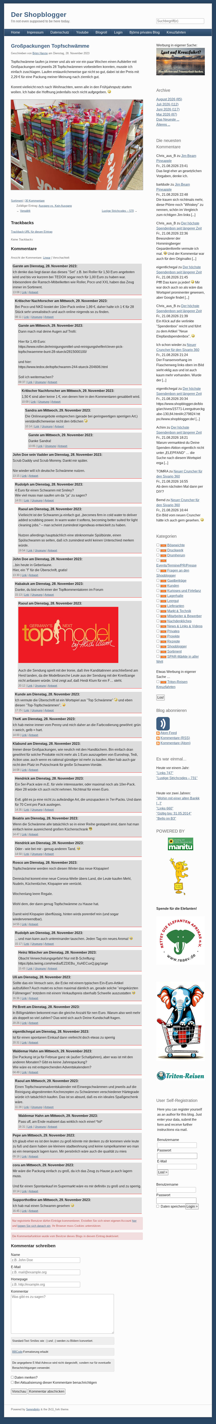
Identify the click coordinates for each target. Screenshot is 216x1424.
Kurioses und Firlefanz (184, 591)
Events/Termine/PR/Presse (176, 565)
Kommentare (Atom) (175, 743)
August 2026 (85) (169, 99)
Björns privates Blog (145, 32)
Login (118, 32)
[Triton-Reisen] (180, 1075)
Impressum (35, 32)
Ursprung (36, 317)
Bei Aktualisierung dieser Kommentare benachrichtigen (56, 1382)
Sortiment (17, 200)
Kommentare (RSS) (175, 738)
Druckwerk (175, 550)
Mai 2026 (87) (166, 114)
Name (15, 1255)
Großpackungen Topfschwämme (50, 46)
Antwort (33, 292)
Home (15, 32)
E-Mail (16, 1267)
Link (24, 292)
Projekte (173, 636)
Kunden (173, 585)
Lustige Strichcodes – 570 (118, 210)
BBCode (17, 1351)
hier (134, 1220)
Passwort (164, 1150)
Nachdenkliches (179, 621)
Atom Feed (168, 733)
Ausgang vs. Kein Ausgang (55, 205)
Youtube (82, 32)
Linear (46, 257)
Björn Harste (40, 53)
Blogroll (101, 32)
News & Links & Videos (184, 626)
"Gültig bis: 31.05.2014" (174, 813)
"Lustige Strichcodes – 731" (177, 778)
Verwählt (25, 210)
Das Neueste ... (167, 119)
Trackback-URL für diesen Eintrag (31, 231)
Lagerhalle (175, 596)
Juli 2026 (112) (167, 104)
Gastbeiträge (176, 580)
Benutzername (168, 1140)
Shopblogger (177, 646)
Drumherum (176, 555)
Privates (173, 631)
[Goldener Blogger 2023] (180, 876)
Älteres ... (163, 124)
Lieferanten (175, 606)
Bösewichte (176, 545)
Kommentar (19, 1291)
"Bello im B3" (166, 818)
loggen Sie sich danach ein (34, 1225)
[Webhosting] (180, 844)
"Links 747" (164, 773)
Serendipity (33, 1409)
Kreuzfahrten (176, 32)
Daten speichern (172, 1206)
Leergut (173, 601)
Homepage (19, 1279)
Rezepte (173, 641)
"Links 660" (164, 808)
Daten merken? (26, 1377)
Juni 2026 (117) (168, 109)
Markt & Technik (179, 611)
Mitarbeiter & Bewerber (184, 616)
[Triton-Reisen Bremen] (180, 61)
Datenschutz (59, 32)
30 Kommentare (35, 200)
